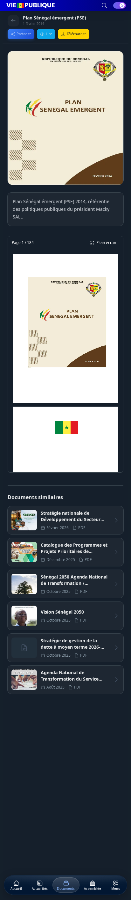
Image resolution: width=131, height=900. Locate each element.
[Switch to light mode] (119, 5)
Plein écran (106, 242)
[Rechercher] (104, 5)
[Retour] (13, 20)
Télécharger (76, 33)
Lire (49, 33)
